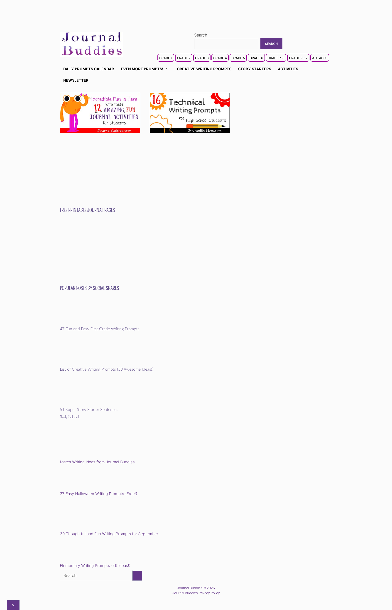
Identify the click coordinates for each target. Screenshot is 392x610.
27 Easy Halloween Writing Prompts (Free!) (98, 493)
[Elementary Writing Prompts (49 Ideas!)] (83, 550)
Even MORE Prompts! (142, 69)
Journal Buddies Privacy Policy (196, 593)
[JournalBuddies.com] (91, 43)
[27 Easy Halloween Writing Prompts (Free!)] (83, 478)
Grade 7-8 (276, 58)
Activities (288, 69)
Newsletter (75, 80)
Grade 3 (202, 58)
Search (200, 35)
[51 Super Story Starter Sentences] (91, 404)
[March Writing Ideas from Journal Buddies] (91, 442)
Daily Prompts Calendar (88, 69)
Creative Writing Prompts (204, 69)
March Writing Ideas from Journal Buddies (97, 462)
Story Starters (254, 69)
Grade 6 (256, 58)
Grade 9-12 (298, 58)
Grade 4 (220, 58)
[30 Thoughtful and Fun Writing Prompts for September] (91, 514)
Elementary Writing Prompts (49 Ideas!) (95, 565)
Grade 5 (238, 58)
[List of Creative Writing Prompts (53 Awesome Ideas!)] (91, 364)
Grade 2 (184, 58)
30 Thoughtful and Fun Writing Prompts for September (109, 534)
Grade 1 (165, 58)
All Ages (319, 58)
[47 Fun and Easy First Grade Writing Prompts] (91, 323)
